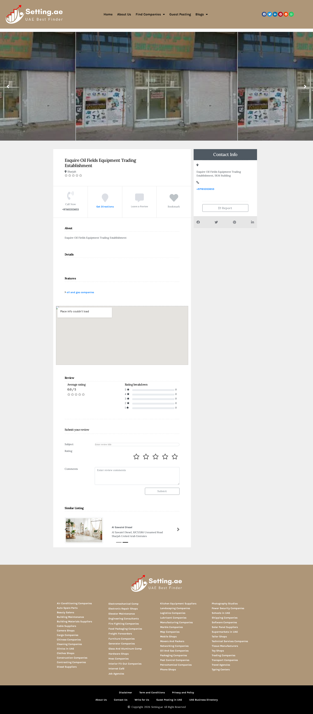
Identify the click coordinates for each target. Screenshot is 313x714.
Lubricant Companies (173, 618)
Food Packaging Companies (125, 628)
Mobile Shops (168, 636)
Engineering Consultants (123, 619)
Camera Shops (65, 630)
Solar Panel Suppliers (225, 627)
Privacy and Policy (183, 692)
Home (108, 14)
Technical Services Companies (230, 641)
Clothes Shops (65, 653)
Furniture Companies (121, 639)
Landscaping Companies (175, 608)
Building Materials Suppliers (74, 621)
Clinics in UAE (65, 649)
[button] (264, 14)
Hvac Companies (118, 659)
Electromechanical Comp (123, 603)
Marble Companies (171, 627)
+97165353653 (205, 189)
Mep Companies (170, 632)
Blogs (199, 14)
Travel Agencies (221, 665)
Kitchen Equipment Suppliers (178, 603)
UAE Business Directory (203, 700)
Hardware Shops (118, 653)
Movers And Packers (172, 641)
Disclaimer (125, 692)
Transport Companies (225, 660)
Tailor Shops (219, 636)
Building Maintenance (70, 617)
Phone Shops (168, 669)
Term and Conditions (152, 692)
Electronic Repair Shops (123, 609)
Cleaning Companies (69, 644)
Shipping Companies (224, 618)
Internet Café (116, 669)
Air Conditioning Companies (74, 603)
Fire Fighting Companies (123, 624)
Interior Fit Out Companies (124, 664)
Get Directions (105, 206)
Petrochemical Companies (176, 665)
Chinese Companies (69, 640)
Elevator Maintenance (121, 614)
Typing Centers (221, 669)
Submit (162, 491)
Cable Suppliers (66, 626)
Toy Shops (218, 651)
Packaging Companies (173, 655)
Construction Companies (72, 658)
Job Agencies (116, 674)
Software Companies (224, 622)
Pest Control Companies (174, 660)
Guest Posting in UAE (169, 700)
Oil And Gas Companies (174, 651)
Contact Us (120, 700)
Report (226, 208)
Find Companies (148, 14)
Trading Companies (223, 655)
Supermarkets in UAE (225, 632)
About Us (124, 14)
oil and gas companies (80, 292)
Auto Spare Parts (67, 608)
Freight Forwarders (120, 634)
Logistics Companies (172, 613)
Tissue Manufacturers (225, 646)
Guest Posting (180, 14)
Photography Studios (225, 603)
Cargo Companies (67, 635)
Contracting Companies (71, 662)
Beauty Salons (65, 612)
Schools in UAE (221, 613)
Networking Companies (174, 646)
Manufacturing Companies (176, 622)
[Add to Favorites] (174, 200)
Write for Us (142, 700)
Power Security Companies (228, 608)
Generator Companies (121, 644)
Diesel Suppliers (67, 667)
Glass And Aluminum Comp (125, 649)
